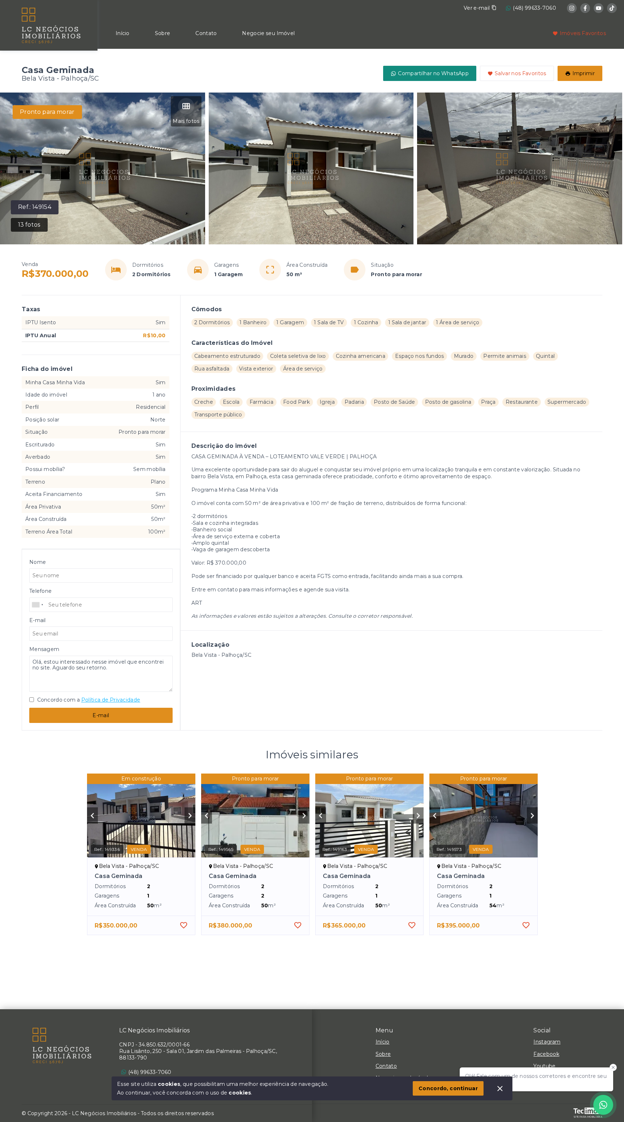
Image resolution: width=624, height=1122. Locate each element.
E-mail (100, 715)
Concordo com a (88, 700)
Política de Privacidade (110, 700)
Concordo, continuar (448, 1088)
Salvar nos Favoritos (520, 73)
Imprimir (583, 73)
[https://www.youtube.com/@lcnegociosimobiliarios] (598, 8)
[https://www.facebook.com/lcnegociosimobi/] (585, 8)
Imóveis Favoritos (583, 33)
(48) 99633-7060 (534, 8)
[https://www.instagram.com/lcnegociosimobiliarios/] (572, 8)
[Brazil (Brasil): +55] (38, 605)
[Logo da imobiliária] (49, 24)
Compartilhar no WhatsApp (433, 73)
